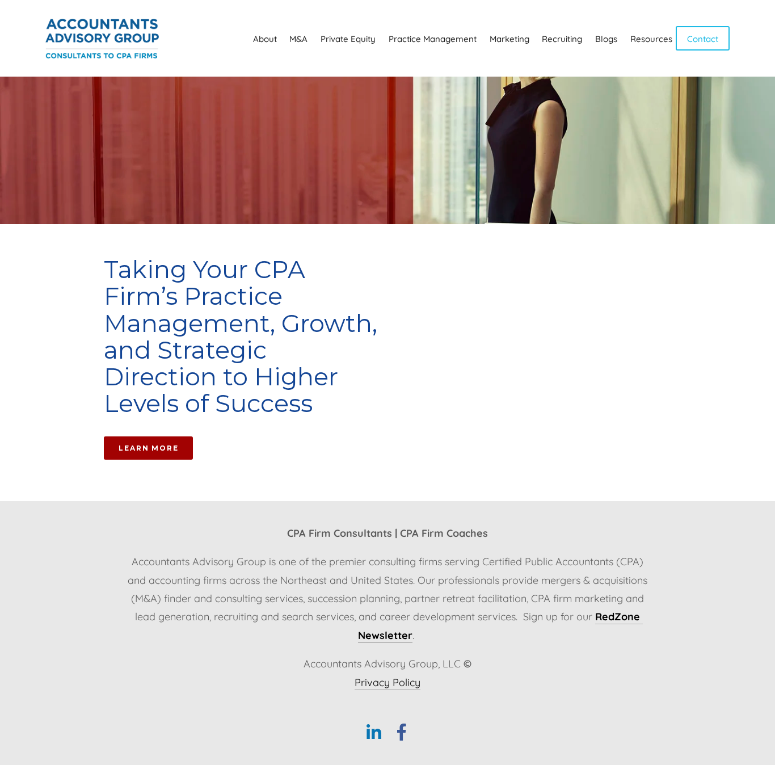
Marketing (509, 38)
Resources (651, 38)
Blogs (606, 38)
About (265, 38)
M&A (298, 38)
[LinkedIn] (373, 732)
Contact (702, 38)
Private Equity (348, 38)
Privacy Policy (387, 681)
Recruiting (562, 38)
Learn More (148, 448)
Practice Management (433, 38)
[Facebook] (402, 732)
